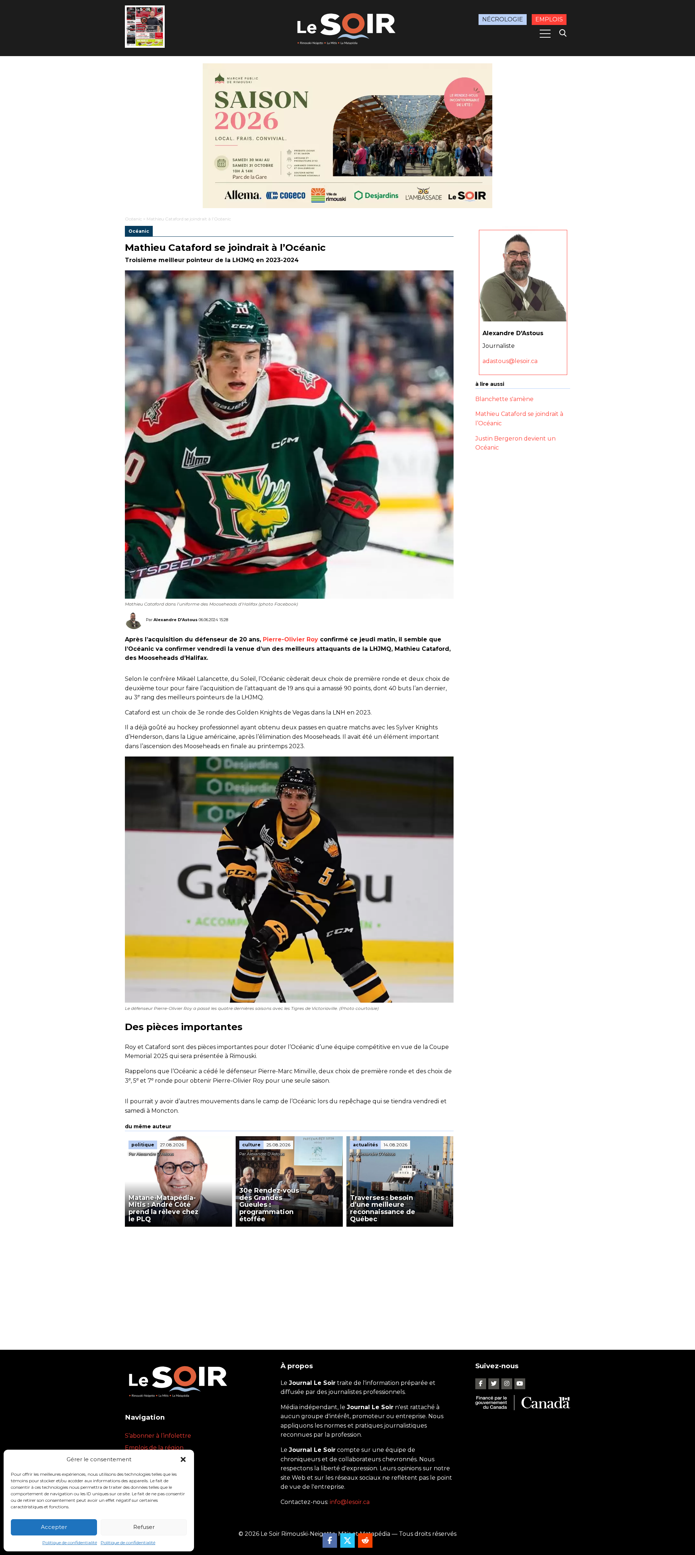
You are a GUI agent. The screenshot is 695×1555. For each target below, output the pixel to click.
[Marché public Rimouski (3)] (347, 135)
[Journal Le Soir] (347, 27)
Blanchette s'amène (504, 399)
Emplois (549, 19)
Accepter (54, 1527)
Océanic (133, 219)
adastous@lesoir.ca (510, 361)
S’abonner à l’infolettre (158, 1435)
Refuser (144, 1527)
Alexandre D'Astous (175, 619)
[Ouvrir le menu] (545, 34)
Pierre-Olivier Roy (290, 639)
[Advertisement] (289, 1281)
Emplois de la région (154, 1447)
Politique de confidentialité (69, 1542)
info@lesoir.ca (350, 1502)
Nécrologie (502, 19)
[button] (183, 1459)
